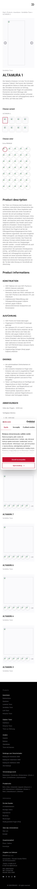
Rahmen (5, 741)
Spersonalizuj (17, 465)
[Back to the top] (26, 884)
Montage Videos (8, 810)
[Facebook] (6, 877)
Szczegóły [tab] (16, 427)
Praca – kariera (7, 843)
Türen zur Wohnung (9, 729)
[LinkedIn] (9, 877)
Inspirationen (6, 813)
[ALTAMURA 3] (18, 641)
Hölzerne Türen (7, 714)
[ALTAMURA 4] (18, 590)
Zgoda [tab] (6, 427)
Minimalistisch (10, 789)
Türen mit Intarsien (8, 747)
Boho (4, 787)
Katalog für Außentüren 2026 (11, 760)
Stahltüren (6, 723)
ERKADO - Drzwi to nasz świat (12, 4)
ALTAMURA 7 (8, 514)
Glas (8, 787)
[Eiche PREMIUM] (18, 43)
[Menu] (32, 4)
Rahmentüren (7, 698)
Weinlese (20, 791)
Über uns (5, 831)
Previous (5, 43)
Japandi (21, 787)
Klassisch (27, 787)
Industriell (14, 787)
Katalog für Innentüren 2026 (11, 757)
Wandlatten (6, 744)
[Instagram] (11, 877)
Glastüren (6, 701)
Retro (4, 791)
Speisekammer (21, 777)
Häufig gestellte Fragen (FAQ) (12, 822)
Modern (26, 789)
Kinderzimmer (23, 775)
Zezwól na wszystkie (18, 459)
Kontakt (5, 834)
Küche (31, 775)
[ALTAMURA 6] (18, 539)
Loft (4, 789)
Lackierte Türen (7, 704)
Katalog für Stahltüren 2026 (11, 763)
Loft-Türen (6, 710)
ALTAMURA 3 (8, 667)
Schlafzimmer (12, 777)
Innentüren (17, 12)
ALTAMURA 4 (8, 616)
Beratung (5, 816)
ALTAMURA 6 (8, 565)
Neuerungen (6, 819)
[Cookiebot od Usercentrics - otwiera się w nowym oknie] (26, 422)
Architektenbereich (8, 806)
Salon (4, 777)
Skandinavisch (11, 791)
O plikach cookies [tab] (29, 427)
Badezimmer (6, 775)
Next (31, 43)
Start (4, 12)
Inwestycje (6, 846)
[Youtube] (3, 877)
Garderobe (14, 775)
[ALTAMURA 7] (18, 488)
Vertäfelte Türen (27, 12)
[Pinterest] (14, 877)
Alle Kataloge (7, 766)
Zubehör (5, 738)
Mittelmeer (19, 789)
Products (9, 12)
